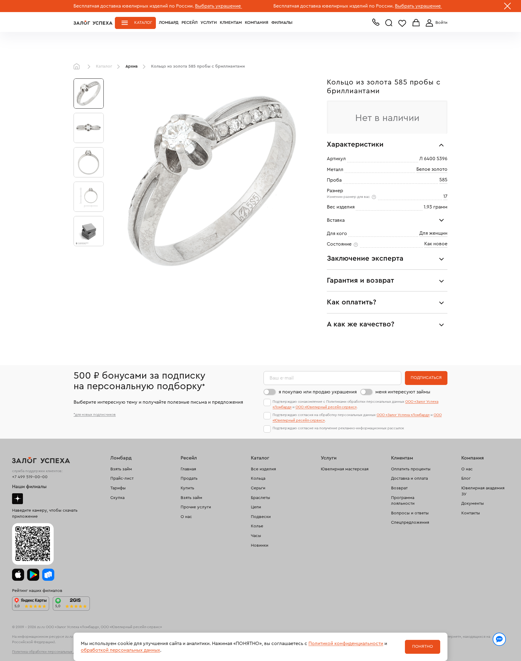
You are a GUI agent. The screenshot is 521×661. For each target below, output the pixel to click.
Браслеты (260, 498)
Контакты (470, 513)
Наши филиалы (29, 486)
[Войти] (435, 22)
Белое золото (431, 169)
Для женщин (433, 233)
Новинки (259, 545)
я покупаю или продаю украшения (318, 391)
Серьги (258, 488)
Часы (256, 536)
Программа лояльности (403, 501)
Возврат (399, 488)
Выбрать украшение (190, 6)
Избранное (402, 23)
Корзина (416, 23)
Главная (78, 67)
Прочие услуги (196, 507)
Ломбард (168, 23)
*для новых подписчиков (95, 414)
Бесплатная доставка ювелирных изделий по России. (105, 6)
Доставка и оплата (409, 478)
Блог (466, 478)
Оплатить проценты (411, 469)
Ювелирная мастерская (344, 469)
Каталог (143, 23)
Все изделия (263, 469)
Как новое (435, 243)
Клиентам (231, 23)
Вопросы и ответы (410, 513)
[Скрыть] (507, 7)
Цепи (256, 507)
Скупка (117, 498)
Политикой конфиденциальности (345, 643)
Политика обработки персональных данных (49, 651)
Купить (187, 488)
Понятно (422, 646)
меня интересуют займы (402, 391)
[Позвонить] (376, 23)
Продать (189, 478)
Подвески (261, 517)
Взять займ (121, 469)
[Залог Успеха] (93, 22)
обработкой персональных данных (120, 650)
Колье (257, 526)
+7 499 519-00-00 (30, 477)
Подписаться (426, 378)
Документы (472, 503)
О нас (186, 517)
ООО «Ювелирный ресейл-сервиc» (326, 407)
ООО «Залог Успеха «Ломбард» (403, 415)
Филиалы (281, 23)
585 (443, 179)
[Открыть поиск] (389, 23)
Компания (256, 23)
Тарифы (118, 488)
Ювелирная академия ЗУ (482, 491)
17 (445, 196)
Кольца (258, 478)
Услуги (209, 23)
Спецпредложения (410, 522)
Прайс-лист (122, 478)
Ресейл (189, 23)
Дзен (17, 498)
